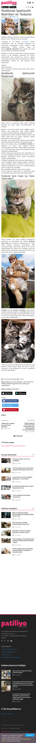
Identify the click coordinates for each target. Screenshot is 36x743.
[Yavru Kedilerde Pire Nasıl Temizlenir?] (6, 496)
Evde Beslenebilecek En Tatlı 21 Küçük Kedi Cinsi (23, 487)
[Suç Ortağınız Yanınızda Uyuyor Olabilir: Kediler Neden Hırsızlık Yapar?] (6, 540)
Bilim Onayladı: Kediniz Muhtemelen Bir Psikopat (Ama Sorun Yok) (23, 514)
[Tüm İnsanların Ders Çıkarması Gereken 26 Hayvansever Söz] (6, 470)
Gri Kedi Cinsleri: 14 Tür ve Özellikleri (21, 459)
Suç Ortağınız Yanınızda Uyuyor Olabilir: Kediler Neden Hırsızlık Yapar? (23, 540)
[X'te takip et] (5, 640)
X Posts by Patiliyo (6, 713)
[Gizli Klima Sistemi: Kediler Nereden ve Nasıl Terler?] (6, 533)
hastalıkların (25, 41)
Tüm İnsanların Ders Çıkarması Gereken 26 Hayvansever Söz (23, 469)
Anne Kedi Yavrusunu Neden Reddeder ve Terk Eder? (22, 478)
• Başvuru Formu (6, 654)
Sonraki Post (31, 420)
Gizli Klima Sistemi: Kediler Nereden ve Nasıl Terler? (21, 531)
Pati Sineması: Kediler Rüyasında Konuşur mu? (20, 523)
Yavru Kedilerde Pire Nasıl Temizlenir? (21, 496)
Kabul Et (29, 735)
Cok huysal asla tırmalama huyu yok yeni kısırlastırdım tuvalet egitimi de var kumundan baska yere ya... (23, 684)
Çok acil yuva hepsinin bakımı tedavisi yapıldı (22, 671)
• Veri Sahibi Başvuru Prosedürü (10, 657)
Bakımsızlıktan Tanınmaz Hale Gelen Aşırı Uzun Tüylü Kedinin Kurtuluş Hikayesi (29, 426)
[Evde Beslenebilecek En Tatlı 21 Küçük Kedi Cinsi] (6, 487)
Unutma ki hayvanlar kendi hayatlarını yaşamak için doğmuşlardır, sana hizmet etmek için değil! (21, 696)
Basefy (16, 731)
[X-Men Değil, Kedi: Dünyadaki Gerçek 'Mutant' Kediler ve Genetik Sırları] (6, 551)
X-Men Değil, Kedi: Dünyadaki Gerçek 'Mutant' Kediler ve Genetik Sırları (22, 550)
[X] (28, 7)
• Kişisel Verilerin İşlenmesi (9, 649)
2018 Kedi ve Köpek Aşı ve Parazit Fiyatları (7, 425)
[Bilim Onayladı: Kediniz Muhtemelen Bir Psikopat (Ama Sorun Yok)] (6, 515)
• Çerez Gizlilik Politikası (8, 652)
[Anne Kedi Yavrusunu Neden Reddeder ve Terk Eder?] (6, 478)
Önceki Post (4, 420)
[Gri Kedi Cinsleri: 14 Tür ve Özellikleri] (6, 460)
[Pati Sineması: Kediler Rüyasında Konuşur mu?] (6, 525)
